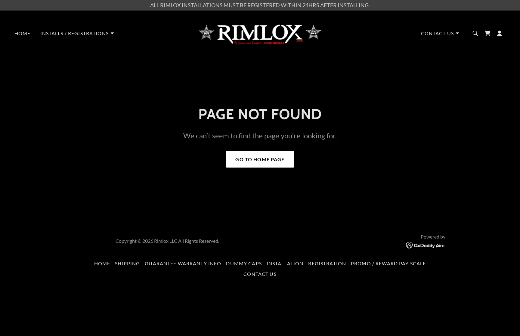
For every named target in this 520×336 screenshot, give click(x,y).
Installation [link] (285, 263)
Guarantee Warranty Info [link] (183, 263)
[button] (77, 33)
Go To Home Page (259, 159)
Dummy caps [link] (244, 263)
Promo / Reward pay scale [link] (388, 263)
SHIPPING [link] (127, 263)
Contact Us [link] (259, 274)
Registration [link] (327, 263)
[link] (260, 32)
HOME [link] (22, 33)
